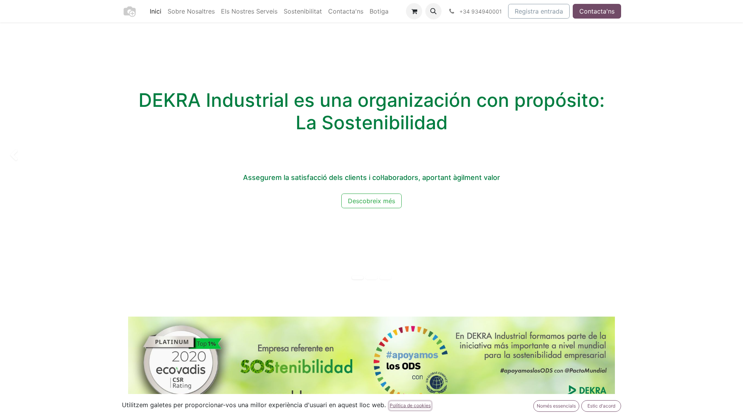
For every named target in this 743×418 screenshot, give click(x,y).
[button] (433, 11)
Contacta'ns (597, 11)
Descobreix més (371, 201)
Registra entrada (539, 11)
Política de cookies (410, 405)
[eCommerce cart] (414, 11)
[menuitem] (155, 11)
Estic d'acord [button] (601, 406)
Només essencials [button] (556, 406)
